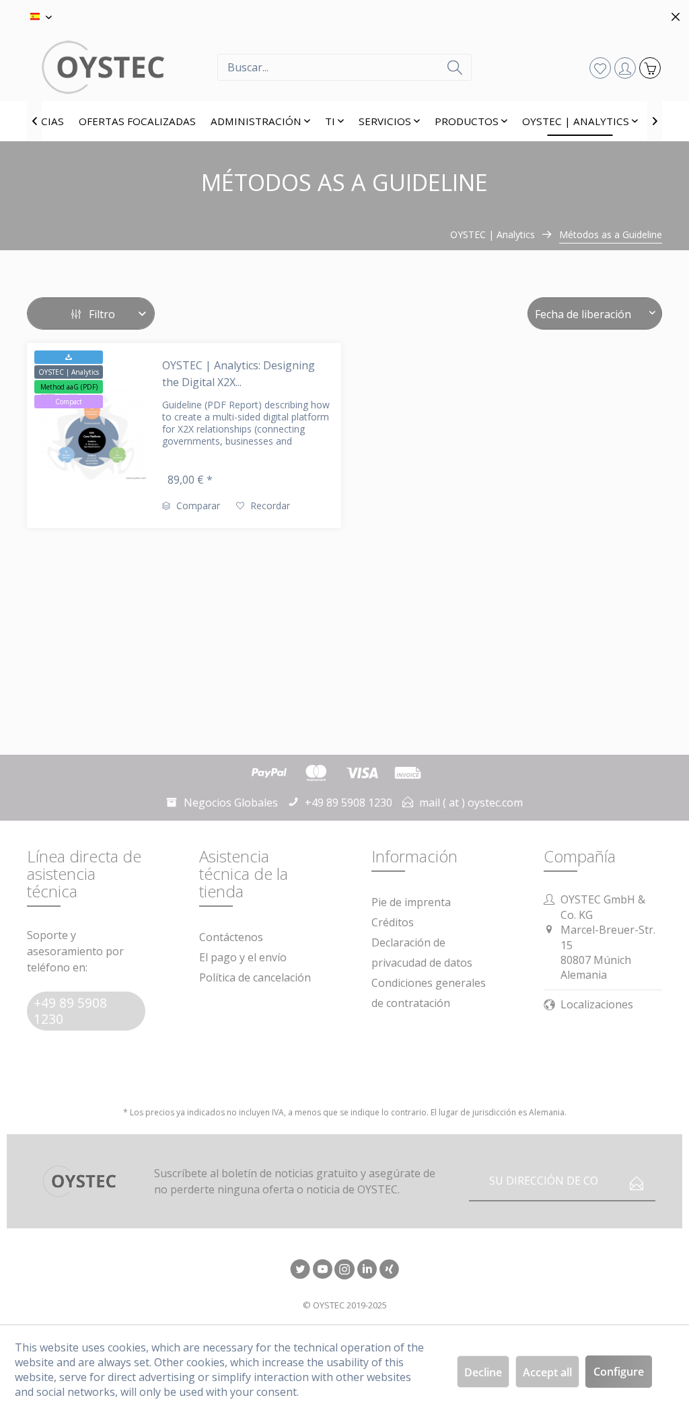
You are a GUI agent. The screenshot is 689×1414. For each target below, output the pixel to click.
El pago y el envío (243, 957)
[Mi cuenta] (624, 67)
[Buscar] (455, 67)
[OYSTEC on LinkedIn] (367, 1270)
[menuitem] (344, 67)
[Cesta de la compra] (649, 67)
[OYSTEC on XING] (389, 1270)
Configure (618, 1371)
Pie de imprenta (411, 902)
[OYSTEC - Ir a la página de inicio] (122, 67)
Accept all (547, 1372)
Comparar (197, 505)
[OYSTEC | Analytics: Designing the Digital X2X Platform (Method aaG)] (91, 435)
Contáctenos (231, 937)
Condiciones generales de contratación (428, 992)
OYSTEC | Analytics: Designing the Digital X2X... (238, 373)
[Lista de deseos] (599, 67)
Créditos (392, 922)
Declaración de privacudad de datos (421, 952)
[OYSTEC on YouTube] (322, 1270)
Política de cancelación (255, 977)
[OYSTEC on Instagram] (344, 1270)
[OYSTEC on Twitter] (300, 1270)
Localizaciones (596, 1004)
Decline (483, 1372)
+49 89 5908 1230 (70, 1011)
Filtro (100, 314)
